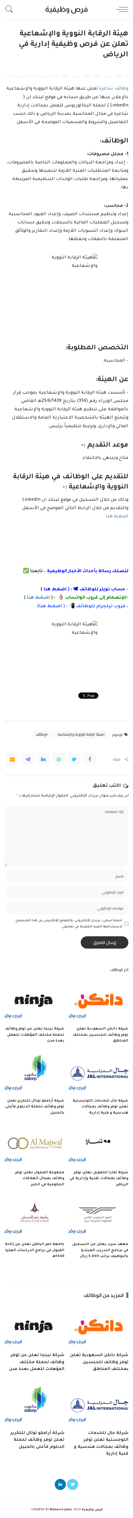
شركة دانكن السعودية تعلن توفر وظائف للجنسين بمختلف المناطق (100, 1035)
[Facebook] (90, 759)
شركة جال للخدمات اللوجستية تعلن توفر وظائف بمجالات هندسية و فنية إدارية (100, 1107)
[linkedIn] (43, 759)
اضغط (54, 606)
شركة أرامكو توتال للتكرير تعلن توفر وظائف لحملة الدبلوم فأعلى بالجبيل (34, 1107)
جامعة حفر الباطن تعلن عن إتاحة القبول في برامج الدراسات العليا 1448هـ (34, 1251)
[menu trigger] (120, 9)
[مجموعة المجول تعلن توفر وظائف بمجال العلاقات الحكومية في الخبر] (34, 1144)
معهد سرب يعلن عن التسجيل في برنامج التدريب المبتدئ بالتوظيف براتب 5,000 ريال (100, 1251)
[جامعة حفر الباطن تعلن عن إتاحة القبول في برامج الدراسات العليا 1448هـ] (34, 1216)
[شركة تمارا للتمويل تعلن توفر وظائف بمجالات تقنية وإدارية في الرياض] (98, 1144)
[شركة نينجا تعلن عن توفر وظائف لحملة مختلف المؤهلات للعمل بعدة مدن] (34, 1001)
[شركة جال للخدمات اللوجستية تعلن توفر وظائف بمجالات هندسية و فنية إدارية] (98, 1072)
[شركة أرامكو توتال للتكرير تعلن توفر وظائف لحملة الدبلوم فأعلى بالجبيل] (34, 1072)
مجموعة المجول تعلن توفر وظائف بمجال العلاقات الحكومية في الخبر (39, 1179)
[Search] (11, 9)
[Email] (12, 759)
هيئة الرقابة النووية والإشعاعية (80, 734)
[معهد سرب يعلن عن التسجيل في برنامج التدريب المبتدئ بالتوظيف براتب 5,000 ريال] (98, 1216)
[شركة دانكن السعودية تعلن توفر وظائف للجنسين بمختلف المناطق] (98, 1001)
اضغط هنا (117, 516)
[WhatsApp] (59, 759)
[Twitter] (74, 759)
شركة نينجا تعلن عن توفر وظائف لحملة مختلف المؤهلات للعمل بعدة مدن (34, 1035)
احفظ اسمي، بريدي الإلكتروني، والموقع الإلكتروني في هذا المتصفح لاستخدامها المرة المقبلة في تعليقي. (68, 924)
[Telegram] (28, 759)
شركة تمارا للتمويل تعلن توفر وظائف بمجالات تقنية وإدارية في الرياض (99, 1179)
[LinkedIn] (60, 1484)
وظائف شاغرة (113, 88)
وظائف (41, 734)
